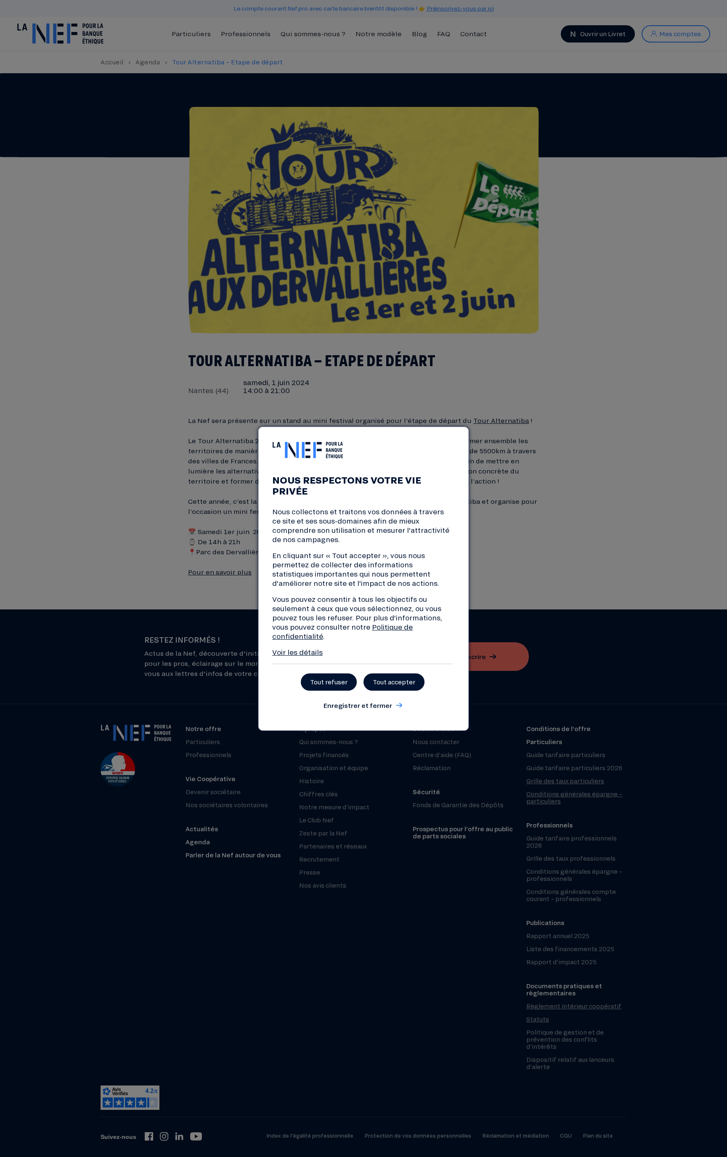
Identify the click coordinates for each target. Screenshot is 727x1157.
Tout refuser (329, 682)
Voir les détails (297, 652)
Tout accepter (394, 682)
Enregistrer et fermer (357, 705)
